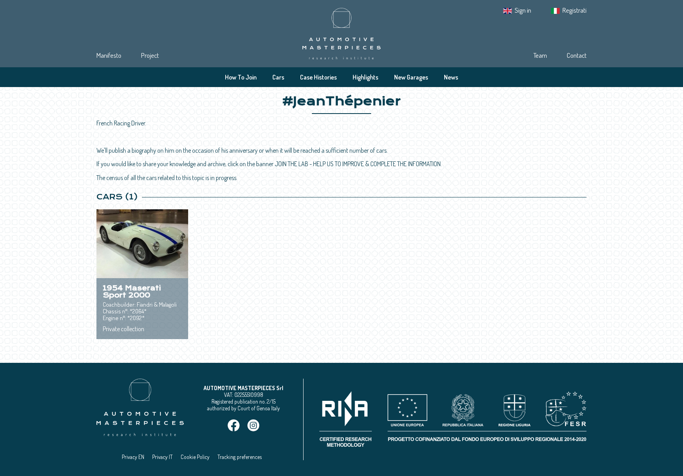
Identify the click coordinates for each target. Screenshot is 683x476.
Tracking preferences (239, 456)
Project (150, 55)
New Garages (411, 77)
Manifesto (108, 55)
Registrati (574, 10)
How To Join (241, 77)
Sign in (523, 10)
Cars (278, 77)
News (451, 77)
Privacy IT (162, 456)
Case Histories (318, 77)
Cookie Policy (195, 456)
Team (540, 55)
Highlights (365, 77)
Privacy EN (133, 456)
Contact (577, 55)
